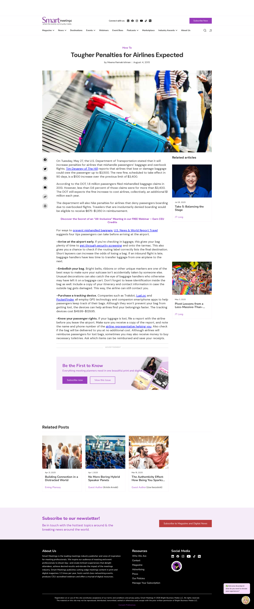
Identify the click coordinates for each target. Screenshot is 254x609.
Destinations (76, 30)
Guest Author (95, 487)
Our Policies (138, 578)
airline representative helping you (128, 326)
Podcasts (131, 30)
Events (89, 30)
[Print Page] (45, 206)
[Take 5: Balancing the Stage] (192, 180)
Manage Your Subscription (146, 582)
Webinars (104, 30)
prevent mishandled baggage (93, 230)
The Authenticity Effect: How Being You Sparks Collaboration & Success (148, 480)
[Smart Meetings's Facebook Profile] (132, 21)
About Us (185, 30)
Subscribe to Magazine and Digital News (185, 523)
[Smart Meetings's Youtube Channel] (188, 556)
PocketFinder (65, 299)
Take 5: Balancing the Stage (189, 208)
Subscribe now (75, 380)
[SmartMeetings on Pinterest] (45, 178)
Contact (136, 560)
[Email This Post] (45, 187)
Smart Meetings (57, 20)
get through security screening (101, 245)
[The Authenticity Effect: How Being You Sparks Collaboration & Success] (149, 452)
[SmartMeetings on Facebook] (45, 160)
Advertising (138, 569)
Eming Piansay (53, 487)
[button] (246, 600)
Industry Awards (166, 30)
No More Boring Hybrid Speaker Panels (104, 478)
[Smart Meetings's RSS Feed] (150, 21)
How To (127, 48)
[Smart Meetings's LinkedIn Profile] (128, 21)
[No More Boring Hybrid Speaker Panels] (105, 452)
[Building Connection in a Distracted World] (62, 452)
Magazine (47, 30)
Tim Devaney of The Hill (82, 169)
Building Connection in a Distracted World (61, 478)
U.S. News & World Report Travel (136, 230)
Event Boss (117, 30)
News (61, 30)
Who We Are (139, 556)
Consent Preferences (127, 605)
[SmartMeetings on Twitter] (45, 169)
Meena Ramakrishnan (119, 62)
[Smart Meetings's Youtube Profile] (141, 20)
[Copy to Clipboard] (45, 197)
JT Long (179, 217)
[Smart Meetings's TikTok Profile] (146, 21)
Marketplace (148, 30)
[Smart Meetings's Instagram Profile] (137, 21)
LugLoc (141, 295)
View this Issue (102, 380)
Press (135, 573)
